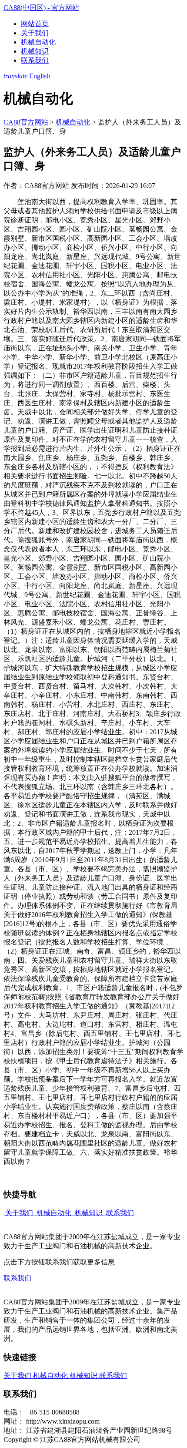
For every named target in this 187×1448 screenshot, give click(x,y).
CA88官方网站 (25, 122)
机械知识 (35, 51)
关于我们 (35, 33)
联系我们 (35, 60)
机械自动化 (38, 42)
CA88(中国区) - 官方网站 (41, 7)
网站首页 (35, 23)
